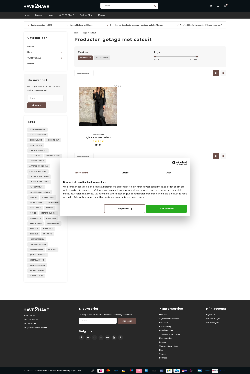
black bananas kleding (40, 192)
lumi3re (49, 208)
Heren (51, 15)
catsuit (93, 33)
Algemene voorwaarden (169, 318)
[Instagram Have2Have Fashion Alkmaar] (94, 337)
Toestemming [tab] (81, 172)
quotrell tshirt (37, 270)
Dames (38, 15)
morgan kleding (48, 213)
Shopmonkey (75, 371)
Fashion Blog (86, 15)
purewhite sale (36, 250)
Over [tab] (168, 172)
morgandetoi (35, 218)
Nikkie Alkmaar (36, 140)
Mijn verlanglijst (212, 322)
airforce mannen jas (39, 166)
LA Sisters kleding (38, 135)
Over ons (163, 314)
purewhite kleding (38, 244)
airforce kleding (37, 161)
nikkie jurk (51, 218)
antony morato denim (39, 177)
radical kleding (36, 276)
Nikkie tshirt (53, 140)
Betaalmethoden (166, 330)
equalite (33, 197)
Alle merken (85, 58)
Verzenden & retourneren (169, 334)
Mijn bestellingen (213, 318)
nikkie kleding (36, 223)
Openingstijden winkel (168, 346)
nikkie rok (34, 229)
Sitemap (162, 342)
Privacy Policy (165, 326)
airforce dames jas (38, 150)
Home (27, 15)
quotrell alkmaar (37, 255)
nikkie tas (34, 234)
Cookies (162, 354)
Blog (161, 350)
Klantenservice (165, 338)
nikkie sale (48, 229)
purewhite (47, 234)
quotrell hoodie (37, 260)
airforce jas (35, 156)
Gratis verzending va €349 (41, 25)
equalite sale (48, 197)
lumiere (33, 213)
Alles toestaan (166, 208)
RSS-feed (163, 358)
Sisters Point (102, 58)
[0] (225, 5)
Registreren (211, 314)
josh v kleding (36, 203)
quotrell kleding (37, 265)
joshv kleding (54, 203)
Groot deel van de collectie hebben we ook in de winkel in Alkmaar (136, 25)
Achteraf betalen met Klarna (81, 25)
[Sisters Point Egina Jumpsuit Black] (98, 106)
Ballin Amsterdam (37, 130)
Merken (101, 15)
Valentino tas (36, 145)
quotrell (52, 250)
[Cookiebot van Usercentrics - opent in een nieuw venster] (174, 163)
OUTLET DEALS (66, 15)
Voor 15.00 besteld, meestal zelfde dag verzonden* (201, 25)
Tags (85, 33)
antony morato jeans (39, 182)
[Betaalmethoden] (93, 370)
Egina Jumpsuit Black (98, 137)
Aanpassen (123, 208)
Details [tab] (125, 172)
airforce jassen (53, 156)
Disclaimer (163, 322)
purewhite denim (37, 239)
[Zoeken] (155, 6)
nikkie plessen (53, 223)
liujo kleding (35, 208)
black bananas (36, 187)
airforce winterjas (38, 171)
